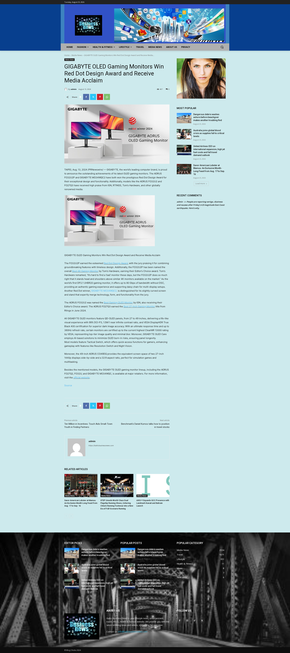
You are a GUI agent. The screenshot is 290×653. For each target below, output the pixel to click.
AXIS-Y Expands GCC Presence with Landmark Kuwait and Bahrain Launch (152, 503)
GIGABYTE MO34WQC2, (104, 290)
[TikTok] (194, 620)
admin (74, 89)
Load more (200, 183)
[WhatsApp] (107, 97)
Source (68, 385)
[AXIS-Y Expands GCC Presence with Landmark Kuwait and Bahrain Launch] (152, 485)
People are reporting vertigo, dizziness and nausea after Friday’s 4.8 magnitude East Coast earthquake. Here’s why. (200, 204)
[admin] (66, 89)
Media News (77, 55)
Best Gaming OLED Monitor (118, 302)
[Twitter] (93, 97)
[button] (222, 47)
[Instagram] (187, 620)
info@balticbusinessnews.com (132, 631)
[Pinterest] (100, 97)
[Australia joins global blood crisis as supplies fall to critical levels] (184, 134)
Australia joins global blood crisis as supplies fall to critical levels (208, 133)
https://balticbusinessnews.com (101, 445)
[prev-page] (66, 516)
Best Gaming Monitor (85, 271)
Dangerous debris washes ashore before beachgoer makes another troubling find (207, 117)
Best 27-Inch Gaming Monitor (139, 306)
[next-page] (71, 516)
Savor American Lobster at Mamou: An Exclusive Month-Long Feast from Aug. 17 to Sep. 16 (80, 503)
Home (67, 55)
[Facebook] (86, 97)
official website (81, 377)
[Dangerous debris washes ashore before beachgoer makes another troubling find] (184, 118)
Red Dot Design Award (116, 263)
